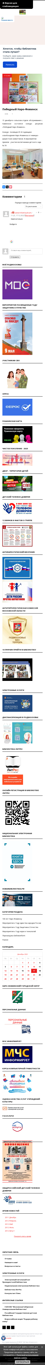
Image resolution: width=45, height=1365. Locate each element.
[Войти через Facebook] (11, 234)
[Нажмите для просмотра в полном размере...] (22, 178)
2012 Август (10, 1231)
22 (23, 975)
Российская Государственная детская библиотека (19, 1314)
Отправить (15, 257)
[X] (7, 186)
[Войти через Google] (11, 242)
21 (17, 975)
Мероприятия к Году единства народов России (21, 923)
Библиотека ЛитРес (13, 1290)
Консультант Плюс (12, 1293)
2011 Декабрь (10, 1217)
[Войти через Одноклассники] (11, 245)
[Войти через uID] (11, 227)
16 (28, 971)
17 (34, 971)
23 (28, 975)
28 (17, 979)
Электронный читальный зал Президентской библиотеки (16, 1281)
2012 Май (9, 1224)
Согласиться (22, 1362)
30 (28, 979)
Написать (10, 65)
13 (11, 971)
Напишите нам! (11, 1262)
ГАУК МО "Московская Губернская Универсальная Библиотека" (17, 1308)
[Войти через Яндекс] (11, 238)
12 (5, 971)
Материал (29, 215)
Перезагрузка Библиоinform (13, 935)
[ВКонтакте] (3, 186)
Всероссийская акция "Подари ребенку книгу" (20, 1320)
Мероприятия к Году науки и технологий (19, 931)
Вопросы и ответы (12, 1266)
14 (17, 971)
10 (34, 967)
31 (34, 979)
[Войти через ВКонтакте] (11, 231)
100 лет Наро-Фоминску (12, 919)
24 (34, 975)
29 (23, 979)
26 (5, 979)
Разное (5, 940)
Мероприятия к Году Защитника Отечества (20, 927)
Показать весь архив (22, 1236)
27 (11, 979)
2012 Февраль (10, 1221)
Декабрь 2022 (22, 954)
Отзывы (8, 1259)
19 (5, 975)
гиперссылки (6, 1338)
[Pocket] (10, 186)
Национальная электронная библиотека (21, 1286)
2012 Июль (9, 1227)
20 (11, 975)
